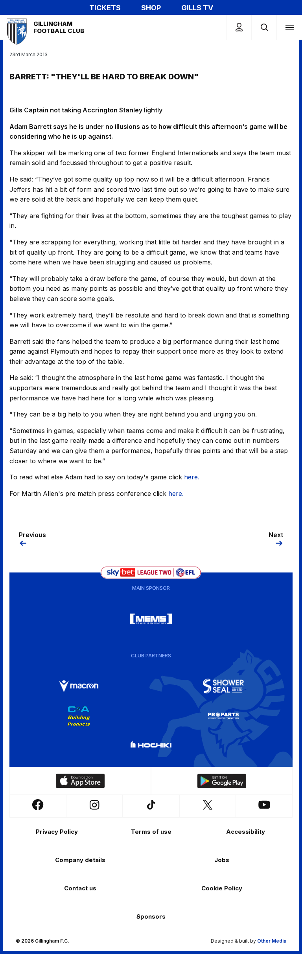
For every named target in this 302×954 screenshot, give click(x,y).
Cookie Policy (221, 888)
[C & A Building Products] (78, 716)
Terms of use (151, 831)
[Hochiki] (151, 746)
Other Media (271, 941)
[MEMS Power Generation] (151, 619)
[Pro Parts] (223, 716)
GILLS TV (197, 8)
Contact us (80, 888)
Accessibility (245, 831)
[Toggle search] (264, 27)
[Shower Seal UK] (223, 686)
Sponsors (151, 916)
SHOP (151, 8)
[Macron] (78, 686)
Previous (32, 535)
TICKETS (105, 8)
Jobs (221, 860)
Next (276, 535)
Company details (80, 860)
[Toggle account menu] (239, 27)
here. (191, 477)
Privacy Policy (57, 831)
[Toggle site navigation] (289, 27)
